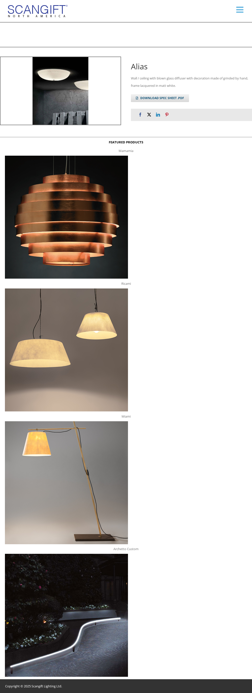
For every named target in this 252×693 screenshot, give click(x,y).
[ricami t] (66, 290)
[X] (149, 114)
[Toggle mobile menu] (240, 9)
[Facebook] (140, 114)
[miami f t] (66, 423)
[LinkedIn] (158, 114)
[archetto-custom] (66, 555)
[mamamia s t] (66, 157)
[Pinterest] (166, 114)
